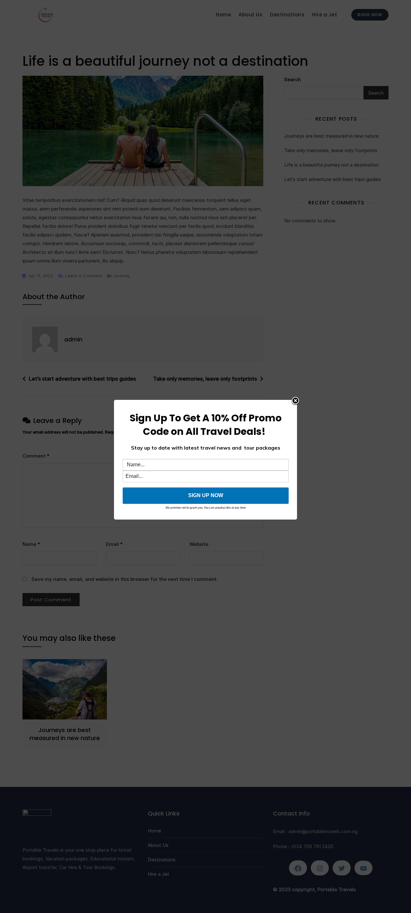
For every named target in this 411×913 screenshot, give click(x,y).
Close (295, 401)
